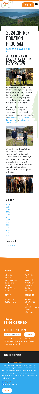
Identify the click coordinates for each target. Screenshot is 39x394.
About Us (8, 275)
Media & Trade (10, 288)
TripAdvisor (20, 322)
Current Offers (10, 299)
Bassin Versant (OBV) (15, 117)
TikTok (15, 322)
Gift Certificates (10, 302)
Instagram (10, 322)
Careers (8, 291)
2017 (7, 227)
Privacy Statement (24, 373)
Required (8, 382)
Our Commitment (11, 280)
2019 (7, 222)
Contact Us (29, 294)
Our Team (8, 285)
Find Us (8, 270)
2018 (7, 225)
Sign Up (29, 334)
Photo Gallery (29, 283)
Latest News (9, 283)
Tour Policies (29, 291)
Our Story (8, 278)
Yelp (25, 322)
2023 (8, 212)
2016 (7, 230)
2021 (7, 217)
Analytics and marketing (12, 384)
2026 (8, 204)
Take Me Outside (12, 120)
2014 (7, 235)
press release (11, 245)
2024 (8, 209)
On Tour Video (29, 280)
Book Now (28, 5)
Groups (8, 294)
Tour (27, 270)
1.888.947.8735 (30, 302)
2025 (8, 207)
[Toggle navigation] (36, 4)
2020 (8, 220)
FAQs (26, 278)
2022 (8, 215)
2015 (7, 233)
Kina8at (26, 117)
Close (7, 390)
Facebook (5, 322)
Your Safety (29, 275)
